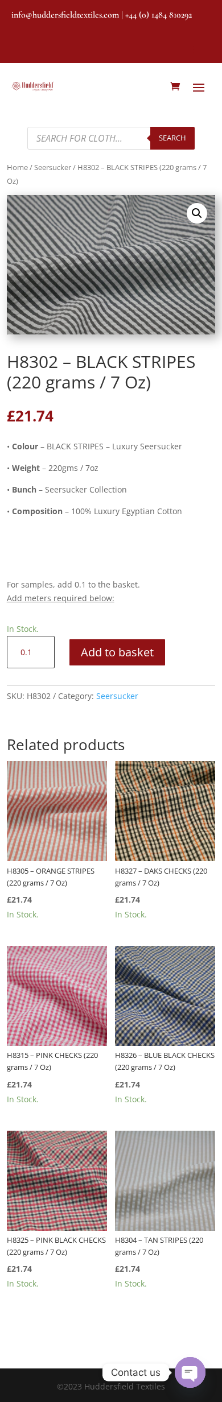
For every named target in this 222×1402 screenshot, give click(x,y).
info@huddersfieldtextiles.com (65, 14)
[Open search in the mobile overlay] (110, 138)
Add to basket (117, 652)
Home (17, 167)
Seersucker (52, 167)
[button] (197, 213)
